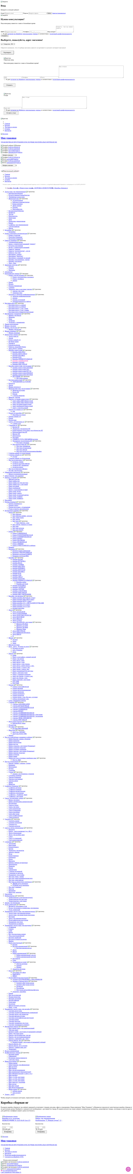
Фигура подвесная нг (16, 460)
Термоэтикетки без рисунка (18, 899)
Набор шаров (13, 1063)
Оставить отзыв (11, 113)
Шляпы (18, 967)
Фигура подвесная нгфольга (18, 469)
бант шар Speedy (17, 530)
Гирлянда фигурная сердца (25, 984)
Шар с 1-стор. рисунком (16, 1077)
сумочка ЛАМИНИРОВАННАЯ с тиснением (27, 716)
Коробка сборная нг (60, 188)
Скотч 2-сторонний (15, 838)
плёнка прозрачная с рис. (20, 699)
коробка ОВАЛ (17, 577)
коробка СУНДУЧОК (19, 591)
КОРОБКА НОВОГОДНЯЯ (43, 188)
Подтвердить (7, 52)
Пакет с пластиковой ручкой (18, 490)
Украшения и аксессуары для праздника (18, 925)
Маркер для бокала (15, 315)
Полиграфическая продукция (18, 920)
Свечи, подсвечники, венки (14, 798)
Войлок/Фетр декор (18, 723)
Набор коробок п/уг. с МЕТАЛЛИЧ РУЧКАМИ (28, 603)
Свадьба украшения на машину (19, 1025)
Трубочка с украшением (17, 322)
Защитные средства (11, 265)
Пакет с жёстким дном (19, 673)
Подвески (19, 986)
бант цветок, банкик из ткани (22, 524)
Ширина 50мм (21, 629)
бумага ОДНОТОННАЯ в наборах (23, 545)
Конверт (11, 547)
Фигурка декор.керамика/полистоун (21, 878)
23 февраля (12, 927)
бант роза (15, 521)
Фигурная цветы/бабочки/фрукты (27, 990)
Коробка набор (21, 582)
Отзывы (7, 129)
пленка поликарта (18, 693)
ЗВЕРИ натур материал (20, 883)
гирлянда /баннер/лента (20, 981)
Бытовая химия (14, 1054)
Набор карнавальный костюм (26, 957)
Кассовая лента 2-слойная (17, 307)
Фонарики (12, 890)
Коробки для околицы (16, 596)
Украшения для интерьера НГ (22, 441)
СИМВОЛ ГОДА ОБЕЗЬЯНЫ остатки (25, 439)
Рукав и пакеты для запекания (19, 509)
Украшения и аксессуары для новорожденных (20, 911)
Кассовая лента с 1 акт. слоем (18, 308)
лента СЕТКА (17, 620)
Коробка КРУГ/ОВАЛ (19, 354)
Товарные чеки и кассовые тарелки (20, 289)
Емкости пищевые (11, 240)
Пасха (11, 971)
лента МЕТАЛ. (17, 618)
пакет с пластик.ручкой (20, 408)
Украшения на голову (19, 962)
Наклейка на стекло (19, 415)
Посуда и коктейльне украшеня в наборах (18, 737)
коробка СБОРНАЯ (19, 587)
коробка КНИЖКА (18, 568)
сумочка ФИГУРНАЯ (19, 720)
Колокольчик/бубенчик (16, 211)
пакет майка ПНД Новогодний (22, 402)
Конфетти (12, 212)
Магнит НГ (16, 434)
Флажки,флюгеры (14, 997)
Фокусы (11, 889)
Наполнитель (13, 216)
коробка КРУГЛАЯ (18, 570)
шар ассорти (16, 1093)
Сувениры (8, 842)
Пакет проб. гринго (15, 493)
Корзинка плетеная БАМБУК (22, 554)
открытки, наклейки (19, 991)
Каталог (7, 125)
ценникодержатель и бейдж (21, 301)
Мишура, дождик (14, 397)
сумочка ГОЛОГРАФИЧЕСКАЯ (23, 707)
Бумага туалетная (14, 235)
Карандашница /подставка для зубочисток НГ (27, 430)
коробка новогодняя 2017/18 (21, 371)
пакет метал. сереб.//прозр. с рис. (23, 666)
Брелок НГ (16, 427)
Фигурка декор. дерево (16, 876)
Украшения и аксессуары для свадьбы (17, 1009)
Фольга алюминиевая (12, 1051)
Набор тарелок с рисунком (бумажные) (21, 751)
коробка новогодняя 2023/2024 (22, 374)
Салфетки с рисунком (16, 796)
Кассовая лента (10, 303)
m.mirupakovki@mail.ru (14, 1165)
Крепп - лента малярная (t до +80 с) (20, 831)
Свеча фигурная (14, 814)
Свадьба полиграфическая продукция (21, 1018)
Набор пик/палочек (15, 742)
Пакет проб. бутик (15, 491)
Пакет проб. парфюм (15, 496)
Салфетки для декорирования (18, 225)
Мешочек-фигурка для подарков (19, 388)
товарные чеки (17, 293)
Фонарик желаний (15, 998)
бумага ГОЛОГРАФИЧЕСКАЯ (22, 535)
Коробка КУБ (16, 357)
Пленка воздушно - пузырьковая (19, 507)
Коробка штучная (22, 584)
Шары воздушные (11, 1061)
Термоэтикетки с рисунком (18, 901)
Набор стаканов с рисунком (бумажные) (22, 746)
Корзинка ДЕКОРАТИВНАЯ (22, 552)
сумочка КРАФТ (17, 711)
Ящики (11, 735)
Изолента (12, 829)
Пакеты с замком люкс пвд (17, 1047)
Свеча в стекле (13, 805)
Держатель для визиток (16, 850)
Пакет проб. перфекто (16, 498)
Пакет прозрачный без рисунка (22, 671)
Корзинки (12, 549)
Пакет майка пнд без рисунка (18, 483)
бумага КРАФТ (17, 538)
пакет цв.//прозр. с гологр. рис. (22, 676)
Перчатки (12, 270)
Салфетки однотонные (16, 793)
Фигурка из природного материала (20, 882)
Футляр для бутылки (15, 470)
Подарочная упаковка (12, 510)
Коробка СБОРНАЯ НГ (20, 361)
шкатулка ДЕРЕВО (18, 732)
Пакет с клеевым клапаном (21, 674)
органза (15, 639)
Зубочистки (8, 272)
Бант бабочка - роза (22, 523)
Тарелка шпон (13, 781)
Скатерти (8, 819)
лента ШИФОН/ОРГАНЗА (21, 632)
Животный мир (14, 198)
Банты (11, 512)
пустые (14, 456)
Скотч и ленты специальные (14, 828)
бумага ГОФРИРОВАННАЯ (21, 537)
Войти (49, 13)
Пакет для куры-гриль (16, 1033)
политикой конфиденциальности (61, 34)
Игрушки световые (22, 442)
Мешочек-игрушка (18, 390)
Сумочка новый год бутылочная (19, 458)
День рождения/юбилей (16, 936)
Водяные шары (14, 341)
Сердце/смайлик (14, 226)
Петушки (15, 437)
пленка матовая (17, 688)
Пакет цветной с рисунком (21, 679)
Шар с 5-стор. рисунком (16, 1080)
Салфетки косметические (17, 791)
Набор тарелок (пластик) (17, 753)
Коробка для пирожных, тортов (19, 259)
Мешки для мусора (11, 327)
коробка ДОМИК (18, 564)
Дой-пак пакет (13, 1030)
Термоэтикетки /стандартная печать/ (21, 897)
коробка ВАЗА (17, 563)
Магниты (12, 861)
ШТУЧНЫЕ (16, 376)
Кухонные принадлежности (18, 1058)
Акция (11, 338)
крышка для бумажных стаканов (23, 774)
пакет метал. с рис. (18, 662)
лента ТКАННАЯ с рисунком (22, 622)
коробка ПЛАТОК (18, 578)
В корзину (7, 1132)
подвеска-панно (17, 467)
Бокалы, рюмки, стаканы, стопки (20, 763)
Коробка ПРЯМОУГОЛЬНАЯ (22, 359)
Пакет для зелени (18, 659)
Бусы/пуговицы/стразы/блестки (19, 195)
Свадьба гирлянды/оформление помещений (23, 1012)
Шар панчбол (13, 1075)
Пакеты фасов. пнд (15, 1044)
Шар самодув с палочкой (17, 1082)
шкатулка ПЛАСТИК (19, 734)
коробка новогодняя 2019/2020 (22, 368)
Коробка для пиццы (15, 261)
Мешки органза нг (15, 387)
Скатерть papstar (14, 821)
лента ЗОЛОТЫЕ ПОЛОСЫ (21, 615)
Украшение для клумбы (16, 875)
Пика (10, 319)
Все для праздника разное (17, 934)
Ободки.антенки (21, 964)
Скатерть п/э (13, 824)
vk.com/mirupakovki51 (10, 1170)
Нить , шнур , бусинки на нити (19, 646)
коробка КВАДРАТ (18, 566)
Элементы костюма (18, 969)
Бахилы (11, 266)
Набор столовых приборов (17, 749)
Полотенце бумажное (16, 239)
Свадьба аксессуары (15, 1011)
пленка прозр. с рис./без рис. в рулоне (25, 697)
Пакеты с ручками (11, 477)
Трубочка (12, 320)
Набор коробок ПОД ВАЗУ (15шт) (23, 598)
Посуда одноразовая (11, 761)
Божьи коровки (17, 204)
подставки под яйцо (19, 972)
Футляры (12, 727)
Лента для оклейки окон (17, 835)
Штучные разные (22, 378)
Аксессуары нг (13, 336)
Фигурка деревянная (23, 446)
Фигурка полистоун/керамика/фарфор (29, 451)
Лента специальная (15, 833)
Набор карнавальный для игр (26, 955)
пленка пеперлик (18, 692)
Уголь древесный (10, 904)
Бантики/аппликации (16, 193)
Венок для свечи (14, 800)
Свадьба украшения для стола (18, 1023)
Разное (11, 223)
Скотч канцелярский (15, 840)
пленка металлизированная (21, 690)
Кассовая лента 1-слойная (17, 305)
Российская (20, 988)
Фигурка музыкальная (23, 448)
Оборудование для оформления (19, 1065)
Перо (10, 219)
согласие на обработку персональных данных (23, 34)
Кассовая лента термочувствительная (21, 312)
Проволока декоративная (17, 221)
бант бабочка (16, 514)
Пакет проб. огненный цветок (19, 495)
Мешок (11, 638)
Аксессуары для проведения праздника (22, 915)
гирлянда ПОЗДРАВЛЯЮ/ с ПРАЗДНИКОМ (27, 979)
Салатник (12, 770)
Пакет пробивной (14, 488)
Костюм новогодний (15, 380)
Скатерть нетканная (15, 822)
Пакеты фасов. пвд (15, 1040)
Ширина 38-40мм (22, 627)
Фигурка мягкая (21, 449)
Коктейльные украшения (13, 313)
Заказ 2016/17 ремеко (15, 348)
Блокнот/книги (14, 847)
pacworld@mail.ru (14, 150)
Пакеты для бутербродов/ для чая (19, 1035)
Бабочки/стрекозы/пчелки (21, 202)
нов (13, 411)
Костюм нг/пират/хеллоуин (18, 939)
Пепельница (16, 435)
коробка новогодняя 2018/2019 (22, 373)
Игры (10, 854)
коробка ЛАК (16, 575)
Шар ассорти (13, 1066)
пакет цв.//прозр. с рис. (20, 678)
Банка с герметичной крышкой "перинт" (22, 244)
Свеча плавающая (14, 810)
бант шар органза (18, 528)
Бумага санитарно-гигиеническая (16, 233)
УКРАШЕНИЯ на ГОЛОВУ (21, 381)
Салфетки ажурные (15, 788)
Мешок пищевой (14, 333)
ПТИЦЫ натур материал (20, 885)
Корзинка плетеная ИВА (20, 556)
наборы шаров (17, 1091)
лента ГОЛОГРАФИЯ (19, 613)
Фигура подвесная (15, 995)
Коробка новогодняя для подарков (20, 366)
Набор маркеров (14, 740)
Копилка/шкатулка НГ (19, 432)
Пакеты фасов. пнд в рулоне (18, 1045)
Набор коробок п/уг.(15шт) (21, 605)
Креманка (12, 765)
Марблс (11, 941)
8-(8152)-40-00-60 (14, 149)
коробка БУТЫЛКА (19, 561)
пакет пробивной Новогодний (22, 406)
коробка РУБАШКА (19, 585)
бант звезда (16, 519)
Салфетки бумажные (11, 786)
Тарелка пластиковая (15, 779)
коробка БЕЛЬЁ (17, 559)
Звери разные (16, 205)
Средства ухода (14, 1059)
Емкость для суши (15, 252)
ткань (14, 643)
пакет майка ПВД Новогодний (22, 401)
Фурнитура (12, 725)
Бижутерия (12, 845)
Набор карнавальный (19, 953)
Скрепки (11, 287)
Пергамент (8, 500)
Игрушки (12, 917)
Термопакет (12, 1049)
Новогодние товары (26, 188)
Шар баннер (13, 1068)
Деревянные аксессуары (17, 197)
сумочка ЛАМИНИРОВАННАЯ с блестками (27, 714)
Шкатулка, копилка (15, 892)
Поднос (11, 768)
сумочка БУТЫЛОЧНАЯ (20, 706)
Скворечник (13, 869)
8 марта (11, 929)
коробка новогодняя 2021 (20, 369)
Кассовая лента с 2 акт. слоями (19, 310)
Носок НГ (15, 392)
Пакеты (11, 653)
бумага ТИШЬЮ (17, 544)
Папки (11, 282)
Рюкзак (14, 394)
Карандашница (14, 856)
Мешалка (12, 317)
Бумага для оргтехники (16, 275)
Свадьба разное (14, 1019)
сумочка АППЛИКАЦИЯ (21, 704)
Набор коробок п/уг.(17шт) (21, 606)
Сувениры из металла (16, 873)
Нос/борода (16, 958)
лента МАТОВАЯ (18, 617)
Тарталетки (8, 894)
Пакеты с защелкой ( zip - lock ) (19, 1039)
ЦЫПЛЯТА (16, 974)
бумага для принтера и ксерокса (23, 277)
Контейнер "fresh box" (16, 256)
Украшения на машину (16, 923)
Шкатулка (12, 730)
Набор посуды (13, 744)
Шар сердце (12, 1084)
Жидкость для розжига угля (18, 906)
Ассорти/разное (17, 200)
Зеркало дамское (14, 852)
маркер (14, 280)
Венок (11, 932)
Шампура (12, 784)
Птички (15, 207)
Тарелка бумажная (15, 777)
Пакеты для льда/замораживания (19, 1037)
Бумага (11, 531)
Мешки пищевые (10, 331)
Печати (11, 284)
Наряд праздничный (15, 943)
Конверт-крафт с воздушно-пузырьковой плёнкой (28, 1042)
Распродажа (12, 420)
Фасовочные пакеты (11, 1026)
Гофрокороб (12, 1056)
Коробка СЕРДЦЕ (18, 362)
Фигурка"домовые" (15, 887)
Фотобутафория (14, 1000)
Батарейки (8, 230)
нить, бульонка (17, 650)
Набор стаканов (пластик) (17, 747)
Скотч (11, 836)
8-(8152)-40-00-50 (14, 147)
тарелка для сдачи (18, 291)
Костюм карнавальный (20, 946)
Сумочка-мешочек (18, 395)
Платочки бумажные (15, 237)
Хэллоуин (12, 1004)
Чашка (11, 782)
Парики (19, 965)
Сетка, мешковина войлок (17, 700)
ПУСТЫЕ (15, 681)
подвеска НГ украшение (20, 465)
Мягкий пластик (14, 479)
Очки (14, 960)
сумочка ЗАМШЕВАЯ (19, 709)
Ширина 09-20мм (22, 624)
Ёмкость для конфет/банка (17, 347)
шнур (14, 652)
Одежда (11, 268)
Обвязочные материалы (12, 472)
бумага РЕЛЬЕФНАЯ (19, 542)
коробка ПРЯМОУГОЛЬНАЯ (22, 580)
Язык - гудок (13, 1007)
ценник (14, 298)
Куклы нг (12, 383)
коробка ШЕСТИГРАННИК (21, 594)
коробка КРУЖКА (18, 571)
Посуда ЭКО (16, 760)
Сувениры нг (13, 425)
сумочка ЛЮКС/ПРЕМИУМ (21, 718)
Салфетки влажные (15, 789)
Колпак (14, 944)
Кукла (11, 859)
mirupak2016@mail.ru (15, 152)
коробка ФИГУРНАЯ (19, 592)
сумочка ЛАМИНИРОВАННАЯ (23, 713)
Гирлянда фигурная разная (25, 983)
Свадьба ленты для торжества (18, 1014)
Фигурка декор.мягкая (16, 880)
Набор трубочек (14, 754)
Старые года (16, 423)
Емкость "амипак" (15, 249)
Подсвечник (13, 803)
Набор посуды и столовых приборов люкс (23, 758)
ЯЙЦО (14, 976)
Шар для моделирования (17, 1070)
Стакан (11, 772)
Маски (14, 951)
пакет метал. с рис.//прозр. (21, 664)
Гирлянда (12, 343)
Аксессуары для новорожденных (19, 913)
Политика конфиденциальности (15, 1155)
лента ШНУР (16, 634)
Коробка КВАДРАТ (18, 352)
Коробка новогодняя (15, 350)
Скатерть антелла (14, 826)
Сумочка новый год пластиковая (19, 453)
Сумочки (12, 702)
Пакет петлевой (14, 486)
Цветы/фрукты (17, 209)
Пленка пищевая (10, 502)
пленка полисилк (18, 695)
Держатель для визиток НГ (21, 429)
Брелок (11, 849)
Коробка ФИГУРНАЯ (19, 364)
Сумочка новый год (15, 455)
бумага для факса (18, 279)
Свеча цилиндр (14, 817)
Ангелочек (12, 843)
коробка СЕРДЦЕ (18, 589)
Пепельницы (13, 864)
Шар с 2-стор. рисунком (16, 1079)
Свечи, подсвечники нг (16, 422)
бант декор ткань (18, 517)
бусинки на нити (18, 648)
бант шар (15, 526)
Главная (7, 123)
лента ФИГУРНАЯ (18, 631)
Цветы (11, 228)
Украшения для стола (16, 922)
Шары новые (13, 1089)
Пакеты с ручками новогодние (19, 399)
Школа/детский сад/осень (17, 1005)
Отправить (5, 36)
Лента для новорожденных (17, 918)
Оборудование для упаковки (14, 476)
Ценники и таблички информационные (22, 294)
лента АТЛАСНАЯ (18, 612)
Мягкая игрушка (14, 645)
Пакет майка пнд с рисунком (18, 484)
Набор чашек (13, 756)
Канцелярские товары (12, 273)
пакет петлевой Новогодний (21, 404)
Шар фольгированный (16, 1087)
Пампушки (12, 218)
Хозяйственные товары (12, 1052)
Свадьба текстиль (14, 1021)
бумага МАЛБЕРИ (18, 540)
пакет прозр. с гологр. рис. (21, 667)
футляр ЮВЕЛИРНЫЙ (20, 728)
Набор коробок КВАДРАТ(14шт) (23, 599)
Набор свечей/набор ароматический (20, 801)
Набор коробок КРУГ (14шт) (21, 601)
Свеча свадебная (14, 812)
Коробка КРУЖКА (18, 355)
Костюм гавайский (15, 937)
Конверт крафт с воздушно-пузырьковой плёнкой (25, 1032)
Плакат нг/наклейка (15, 413)
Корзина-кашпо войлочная (21, 551)
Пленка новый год (15, 416)
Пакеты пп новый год (16, 409)
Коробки (11, 557)
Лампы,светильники (11, 324)
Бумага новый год (15, 340)
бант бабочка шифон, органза (22, 516)
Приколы (12, 866)
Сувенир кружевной (15, 871)
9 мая (10, 930)
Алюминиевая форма (16, 242)
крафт (14, 655)
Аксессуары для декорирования (15, 191)
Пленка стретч (13, 505)
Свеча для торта (14, 807)
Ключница (12, 857)
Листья (11, 214)
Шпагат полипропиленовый (18, 474)
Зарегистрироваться (59, 13)
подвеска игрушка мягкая (21, 463)
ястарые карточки (18, 608)
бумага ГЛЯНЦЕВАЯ (19, 533)
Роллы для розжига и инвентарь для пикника (24, 908)
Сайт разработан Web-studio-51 (11, 1172)
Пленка (11, 685)
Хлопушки (12, 1002)
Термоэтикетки (10, 896)
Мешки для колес (10, 326)
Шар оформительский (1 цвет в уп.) (20, 1073)
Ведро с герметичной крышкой (19, 247)
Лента (11, 610)
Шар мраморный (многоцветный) (20, 1072)
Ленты (11, 385)
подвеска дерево (17, 462)
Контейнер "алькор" (15, 254)
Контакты (8, 130)
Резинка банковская (15, 286)
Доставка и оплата (11, 127)
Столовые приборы (15, 775)
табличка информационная (21, 296)
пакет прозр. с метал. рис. (21, 669)
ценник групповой (18, 300)
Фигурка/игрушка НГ (19, 444)
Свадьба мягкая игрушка (17, 1016)
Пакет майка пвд (14, 481)
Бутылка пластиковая (16, 246)
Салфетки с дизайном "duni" (18, 795)
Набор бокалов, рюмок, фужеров (19, 739)
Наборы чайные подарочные (18, 862)
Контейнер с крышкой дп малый (19, 258)
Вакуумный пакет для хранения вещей (21, 1028)
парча (14, 641)
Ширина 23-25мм (22, 625)
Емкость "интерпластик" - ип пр (19, 251)
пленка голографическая (20, 686)
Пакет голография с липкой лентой (24, 657)
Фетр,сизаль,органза (15, 721)
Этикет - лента (9, 1094)
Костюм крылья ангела (24, 948)
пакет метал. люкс (18, 660)
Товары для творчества (12, 903)
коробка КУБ (16, 573)
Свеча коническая (14, 808)
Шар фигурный (14, 1086)
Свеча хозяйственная (15, 815)
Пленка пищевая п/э (15, 503)
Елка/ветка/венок (14, 345)
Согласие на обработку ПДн (14, 1157)
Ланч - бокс (12, 263)
